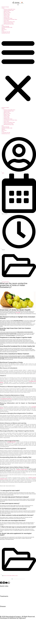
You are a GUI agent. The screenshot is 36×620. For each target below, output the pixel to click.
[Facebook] (1, 583)
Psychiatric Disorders (4, 593)
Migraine (3, 28)
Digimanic (22, 618)
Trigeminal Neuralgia (5, 26)
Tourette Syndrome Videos (8, 22)
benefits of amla (15, 575)
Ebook (3, 30)
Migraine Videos (6, 11)
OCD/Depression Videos (8, 18)
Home (1, 587)
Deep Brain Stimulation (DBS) (7, 27)
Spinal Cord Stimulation (4, 613)
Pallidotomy (2, 602)
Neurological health (5, 281)
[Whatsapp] (9, 583)
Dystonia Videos (7, 17)
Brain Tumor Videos (7, 12)
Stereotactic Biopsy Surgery (5, 599)
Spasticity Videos (7, 14)
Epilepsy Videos (6, 13)
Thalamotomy (2, 598)
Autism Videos (6, 20)
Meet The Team (2, 590)
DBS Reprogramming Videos (9, 23)
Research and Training (4, 589)
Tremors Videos (6, 116)
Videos (3, 8)
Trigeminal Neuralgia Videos (9, 10)
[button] (18, 70)
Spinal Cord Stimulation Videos (9, 21)
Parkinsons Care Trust (6, 33)
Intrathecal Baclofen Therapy (5, 603)
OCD (3, 25)
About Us (1, 588)
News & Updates (3, 591)
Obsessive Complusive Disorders (6, 612)
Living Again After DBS (6, 31)
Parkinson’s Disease (5, 6)
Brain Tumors (4, 29)
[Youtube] (6, 583)
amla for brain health (7, 575)
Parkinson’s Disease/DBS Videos (9, 9)
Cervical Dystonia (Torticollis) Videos (10, 19)
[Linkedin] (4, 583)
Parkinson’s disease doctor (22, 469)
